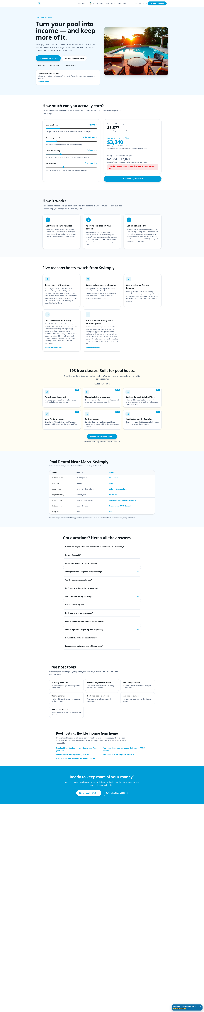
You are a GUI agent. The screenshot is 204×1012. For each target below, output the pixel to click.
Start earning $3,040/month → (133, 179)
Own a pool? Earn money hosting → (186, 1007)
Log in (144, 3)
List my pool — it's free (48, 58)
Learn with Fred (97, 3)
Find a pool (82, 3)
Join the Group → (44, 82)
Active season (51, 164)
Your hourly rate (52, 125)
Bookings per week (53, 138)
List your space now (157, 3)
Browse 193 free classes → (54, 348)
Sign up (138, 3)
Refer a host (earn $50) (115, 793)
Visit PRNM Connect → (94, 348)
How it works (110, 3)
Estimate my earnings (74, 58)
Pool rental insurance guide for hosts (118, 754)
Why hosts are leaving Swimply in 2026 (72, 754)
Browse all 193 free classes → (102, 436)
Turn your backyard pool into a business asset (75, 758)
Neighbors (122, 3)
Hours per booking (53, 151)
